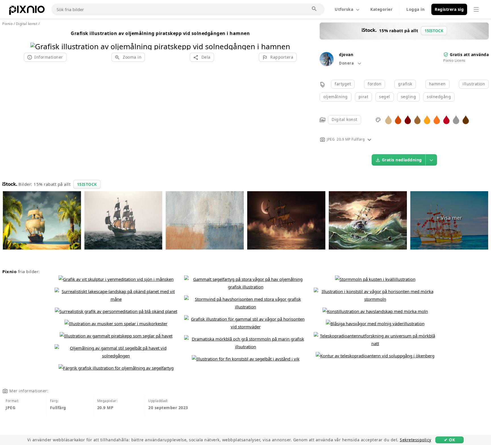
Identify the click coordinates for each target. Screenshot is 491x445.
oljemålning (335, 96)
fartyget (343, 83)
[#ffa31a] (427, 119)
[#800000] (407, 119)
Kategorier (381, 9)
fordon (374, 83)
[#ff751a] (436, 119)
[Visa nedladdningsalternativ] (431, 160)
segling (408, 96)
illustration (474, 83)
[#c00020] (446, 119)
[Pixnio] (27, 11)
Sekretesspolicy (415, 439)
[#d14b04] (398, 119)
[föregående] (36, 39)
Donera (347, 63)
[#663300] (465, 119)
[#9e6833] (417, 119)
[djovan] (326, 64)
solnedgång (439, 96)
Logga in (415, 9)
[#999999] (456, 119)
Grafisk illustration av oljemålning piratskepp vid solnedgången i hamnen (160, 33)
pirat (364, 96)
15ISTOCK (87, 184)
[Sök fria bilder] (314, 9)
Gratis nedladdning (402, 159)
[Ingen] (283, 39)
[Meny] (476, 9)
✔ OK (449, 439)
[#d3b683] (388, 119)
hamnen (437, 83)
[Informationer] (369, 139)
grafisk (405, 83)
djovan (346, 54)
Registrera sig (449, 9)
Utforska (344, 9)
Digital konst (344, 119)
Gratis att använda (469, 54)
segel (384, 96)
